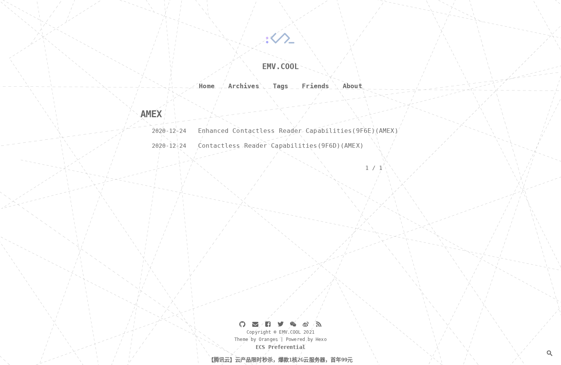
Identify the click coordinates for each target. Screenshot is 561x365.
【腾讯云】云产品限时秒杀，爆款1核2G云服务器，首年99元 (280, 360)
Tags (280, 86)
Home (206, 86)
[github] (242, 325)
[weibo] (306, 325)
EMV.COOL (280, 66)
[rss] (319, 325)
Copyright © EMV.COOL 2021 (280, 332)
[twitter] (280, 325)
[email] (255, 325)
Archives (243, 86)
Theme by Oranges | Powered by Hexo (280, 339)
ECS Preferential (280, 347)
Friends (315, 86)
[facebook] (268, 325)
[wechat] (293, 325)
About (352, 86)
